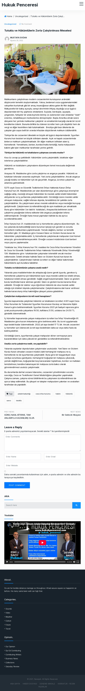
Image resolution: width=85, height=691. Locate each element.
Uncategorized (21, 16)
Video (8, 613)
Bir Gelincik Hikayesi (71, 415)
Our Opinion (10, 646)
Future (8, 625)
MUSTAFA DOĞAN (18, 38)
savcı (9, 400)
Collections (10, 662)
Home (9, 16)
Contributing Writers (13, 654)
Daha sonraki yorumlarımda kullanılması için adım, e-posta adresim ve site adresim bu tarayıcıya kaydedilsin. (42, 476)
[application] (42, 542)
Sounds (9, 609)
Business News (12, 658)
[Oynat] (7, 562)
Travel (8, 629)
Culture (8, 621)
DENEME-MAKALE (47, 684)
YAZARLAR (42, 687)
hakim (58, 394)
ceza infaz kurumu (43, 394)
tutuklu (19, 400)
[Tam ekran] (78, 562)
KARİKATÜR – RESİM (66, 684)
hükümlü (69, 394)
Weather (9, 617)
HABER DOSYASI (30, 684)
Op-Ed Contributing (13, 650)
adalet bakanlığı (24, 394)
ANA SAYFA (15, 684)
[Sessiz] (74, 562)
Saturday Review (12, 666)
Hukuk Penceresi (20, 5)
